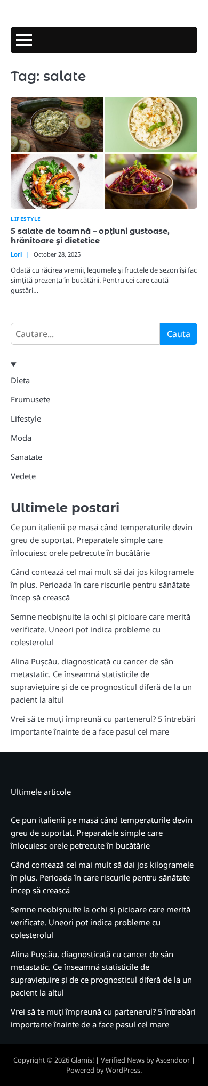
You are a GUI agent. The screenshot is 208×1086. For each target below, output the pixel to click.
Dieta (20, 380)
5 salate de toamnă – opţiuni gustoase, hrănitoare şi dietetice (90, 235)
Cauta (178, 334)
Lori (16, 254)
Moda (21, 437)
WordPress (123, 1070)
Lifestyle (26, 219)
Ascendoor (173, 1060)
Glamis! (82, 1060)
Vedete (23, 476)
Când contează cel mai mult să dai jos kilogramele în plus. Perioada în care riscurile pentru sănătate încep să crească (102, 584)
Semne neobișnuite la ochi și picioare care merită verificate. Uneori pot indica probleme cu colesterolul (100, 629)
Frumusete (30, 399)
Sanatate (26, 456)
